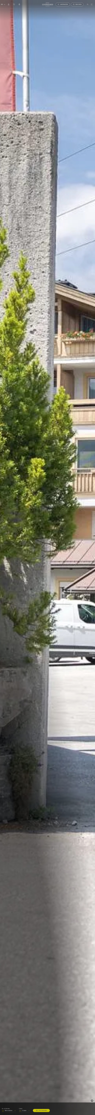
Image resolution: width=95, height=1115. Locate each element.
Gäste (20, 1108)
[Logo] (47, 4)
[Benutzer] (8, 4)
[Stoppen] (92, 1101)
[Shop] (19, 4)
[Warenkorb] (13, 4)
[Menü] (91, 4)
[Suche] (87, 4)
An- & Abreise (6, 1108)
